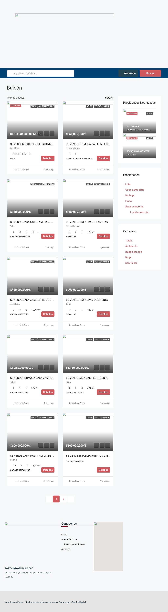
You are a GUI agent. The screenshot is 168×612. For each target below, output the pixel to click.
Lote (127, 184)
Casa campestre (135, 189)
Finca (128, 201)
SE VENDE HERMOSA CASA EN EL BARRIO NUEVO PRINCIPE (101, 144)
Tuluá (128, 240)
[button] (137, 34)
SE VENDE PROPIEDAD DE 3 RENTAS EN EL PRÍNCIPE (97, 299)
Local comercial (139, 212)
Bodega (129, 195)
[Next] (70, 499)
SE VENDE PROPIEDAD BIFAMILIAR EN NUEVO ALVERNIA (100, 222)
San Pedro (131, 262)
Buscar (150, 73)
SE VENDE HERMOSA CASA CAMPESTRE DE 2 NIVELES (42, 377)
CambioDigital (78, 602)
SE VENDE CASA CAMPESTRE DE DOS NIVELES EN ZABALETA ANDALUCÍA (54, 299)
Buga (128, 257)
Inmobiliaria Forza (21, 169)
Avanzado (130, 73)
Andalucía (131, 246)
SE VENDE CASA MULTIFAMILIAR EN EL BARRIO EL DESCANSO (47, 222)
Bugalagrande (133, 251)
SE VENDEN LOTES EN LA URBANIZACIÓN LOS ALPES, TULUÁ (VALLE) (51, 144)
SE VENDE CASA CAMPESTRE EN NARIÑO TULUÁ (95, 377)
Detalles (48, 158)
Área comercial (134, 206)
